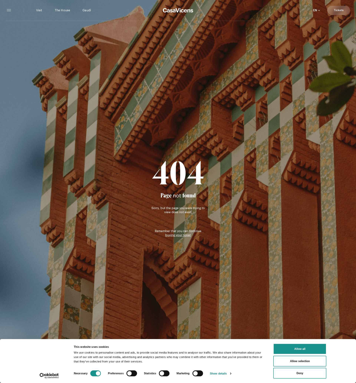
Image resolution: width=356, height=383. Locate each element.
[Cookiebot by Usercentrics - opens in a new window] (49, 376)
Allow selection (300, 361)
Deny (299, 373)
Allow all (299, 348)
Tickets (339, 10)
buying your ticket (178, 235)
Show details (218, 373)
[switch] (131, 373)
